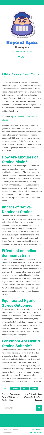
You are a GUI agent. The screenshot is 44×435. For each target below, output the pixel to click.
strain (34, 389)
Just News (36, 429)
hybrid (25, 389)
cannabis (15, 389)
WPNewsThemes (35, 432)
